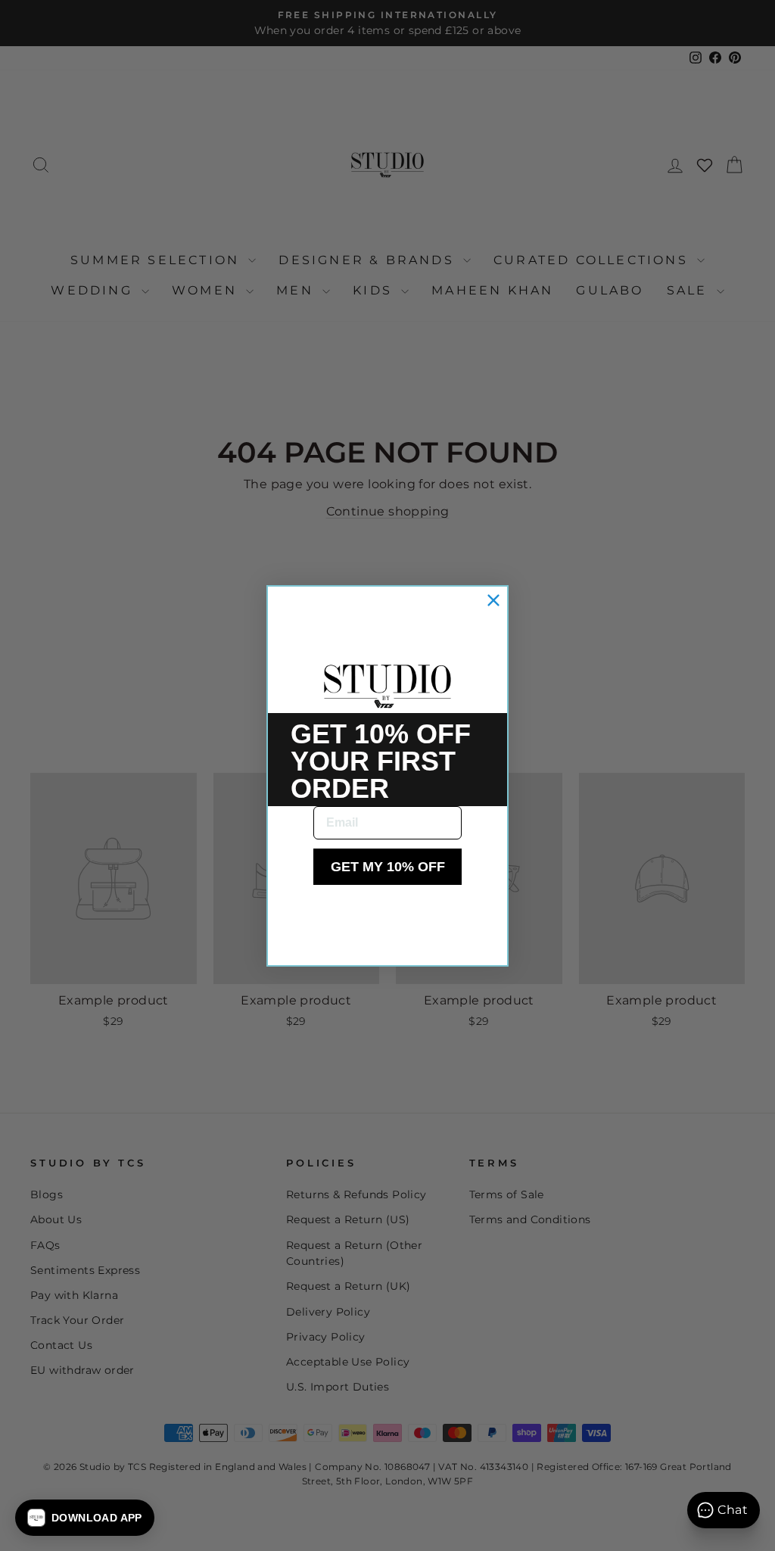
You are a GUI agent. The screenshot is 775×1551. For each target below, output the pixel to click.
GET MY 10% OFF (388, 866)
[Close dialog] (493, 600)
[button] (84, 1518)
